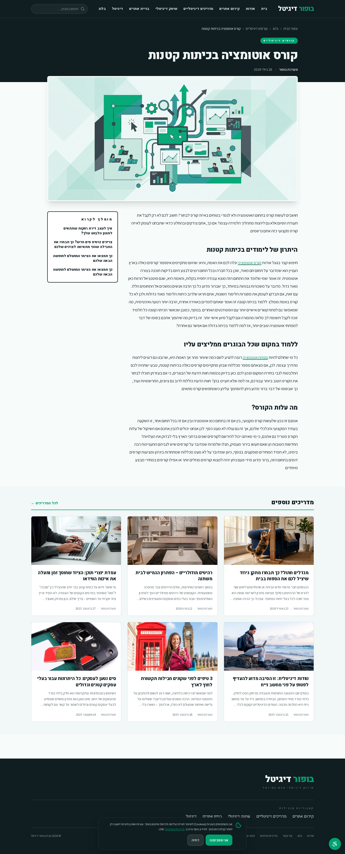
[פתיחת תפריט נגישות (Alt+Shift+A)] (335, 844)
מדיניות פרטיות (269, 836)
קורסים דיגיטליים (257, 28)
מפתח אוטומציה (255, 357)
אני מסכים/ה (219, 840)
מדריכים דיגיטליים (198, 8)
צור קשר (287, 836)
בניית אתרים (139, 8)
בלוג (102, 8)
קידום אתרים (229, 8)
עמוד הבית (290, 28)
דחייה (195, 840)
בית (264, 8)
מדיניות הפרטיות (175, 829)
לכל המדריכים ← (44, 503)
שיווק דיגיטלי (166, 8)
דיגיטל (117, 8)
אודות (250, 8)
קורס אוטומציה (249, 262)
